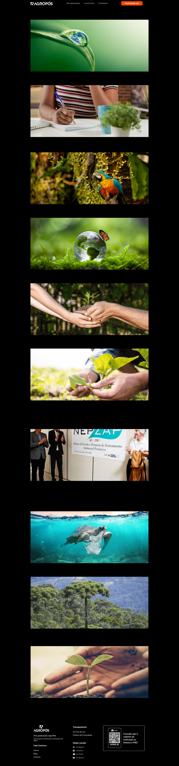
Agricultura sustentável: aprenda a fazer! (64, 345)
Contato (37, 757)
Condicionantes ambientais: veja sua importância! (72, 81)
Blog (35, 754)
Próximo (144, 709)
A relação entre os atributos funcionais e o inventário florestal (81, 493)
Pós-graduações (73, 3)
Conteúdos (103, 3)
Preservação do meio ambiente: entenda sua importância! (79, 214)
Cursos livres (89, 3)
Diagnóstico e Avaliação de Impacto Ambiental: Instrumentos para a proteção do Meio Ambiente (87, 640)
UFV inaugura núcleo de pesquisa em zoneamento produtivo (82, 425)
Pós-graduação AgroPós (45, 736)
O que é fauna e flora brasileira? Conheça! (65, 149)
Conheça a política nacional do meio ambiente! (70, 279)
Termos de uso (79, 732)
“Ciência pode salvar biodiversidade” (61, 410)
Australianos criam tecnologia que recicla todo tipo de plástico (82, 508)
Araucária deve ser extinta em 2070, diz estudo (69, 573)
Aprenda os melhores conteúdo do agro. (48, 740)
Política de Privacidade (82, 735)
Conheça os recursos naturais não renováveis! (68, 16)
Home (36, 750)
